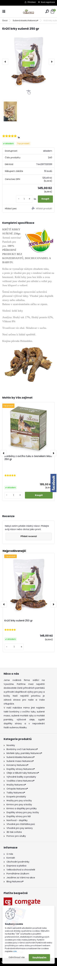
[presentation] (5, 62)
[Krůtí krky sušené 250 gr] (28, 61)
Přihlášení (32, 2)
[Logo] (28, 11)
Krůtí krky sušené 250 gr (18, 620)
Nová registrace (48, 2)
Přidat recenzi (29, 536)
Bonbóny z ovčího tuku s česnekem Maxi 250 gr (28, 458)
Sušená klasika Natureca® (25, 20)
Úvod (4, 20)
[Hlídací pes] (41, 209)
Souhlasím (39, 957)
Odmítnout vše (17, 957)
